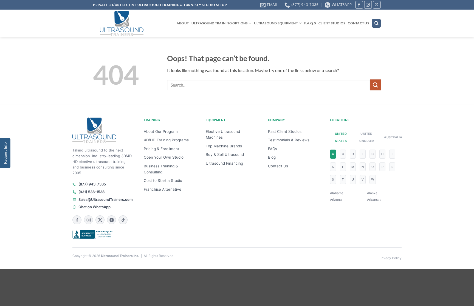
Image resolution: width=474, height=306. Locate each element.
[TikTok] (123, 219)
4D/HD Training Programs (166, 140)
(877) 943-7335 (92, 184)
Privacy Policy (390, 258)
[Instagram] (88, 219)
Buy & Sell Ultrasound (225, 154)
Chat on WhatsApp (94, 207)
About (183, 23)
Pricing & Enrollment (161, 149)
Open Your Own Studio (164, 157)
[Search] (376, 23)
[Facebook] (76, 219)
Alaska (372, 193)
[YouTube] (111, 219)
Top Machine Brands (224, 146)
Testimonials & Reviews (288, 140)
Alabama (336, 193)
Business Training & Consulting (161, 169)
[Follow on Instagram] (368, 5)
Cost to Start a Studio (163, 180)
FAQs (272, 149)
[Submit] (375, 84)
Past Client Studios (284, 131)
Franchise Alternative (162, 189)
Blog (272, 157)
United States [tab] (341, 137)
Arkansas (374, 200)
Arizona (336, 200)
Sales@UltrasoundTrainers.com (105, 199)
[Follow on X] (377, 5)
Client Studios (331, 23)
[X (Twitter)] (100, 219)
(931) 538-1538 (91, 192)
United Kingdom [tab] (366, 137)
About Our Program (161, 131)
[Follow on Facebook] (359, 5)
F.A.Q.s (310, 23)
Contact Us (358, 23)
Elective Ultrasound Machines (223, 134)
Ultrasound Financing (224, 163)
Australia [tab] (391, 137)
